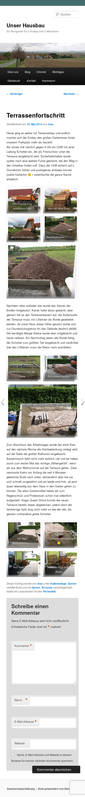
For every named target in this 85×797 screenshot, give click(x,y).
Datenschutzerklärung (21, 789)
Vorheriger (15, 94)
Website (19, 743)
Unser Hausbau (26, 25)
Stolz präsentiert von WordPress (58, 789)
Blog (27, 72)
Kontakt (31, 80)
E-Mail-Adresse (25, 721)
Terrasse (47, 587)
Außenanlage (58, 583)
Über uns (12, 72)
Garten (72, 583)
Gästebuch (13, 80)
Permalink (49, 591)
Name (20, 699)
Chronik (41, 72)
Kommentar (23, 645)
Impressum (48, 80)
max (50, 124)
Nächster (71, 94)
